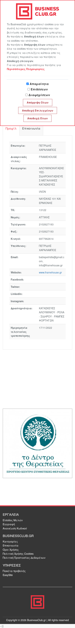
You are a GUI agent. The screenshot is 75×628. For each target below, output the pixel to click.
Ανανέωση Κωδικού (15, 528)
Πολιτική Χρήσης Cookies (18, 553)
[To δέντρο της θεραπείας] (37, 443)
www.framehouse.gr (50, 272)
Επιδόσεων (39, 89)
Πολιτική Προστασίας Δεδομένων (24, 557)
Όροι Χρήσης (11, 549)
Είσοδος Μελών (13, 520)
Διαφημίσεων (39, 95)
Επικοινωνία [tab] (31, 128)
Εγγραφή (9, 524)
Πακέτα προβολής (14, 571)
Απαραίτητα (39, 84)
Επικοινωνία (10, 545)
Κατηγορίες (10, 541)
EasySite (8, 575)
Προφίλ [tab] (11, 128)
